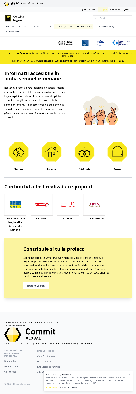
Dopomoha (10, 361)
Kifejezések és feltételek (49, 366)
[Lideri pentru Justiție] (85, 43)
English (82, 9)
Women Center (11, 366)
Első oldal (10, 26)
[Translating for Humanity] (121, 43)
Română (93, 9)
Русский (126, 9)
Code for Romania (46, 356)
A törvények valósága (105, 26)
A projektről (24, 26)
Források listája (45, 361)
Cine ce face (10, 371)
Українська (115, 9)
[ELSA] (100, 43)
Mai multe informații (69, 387)
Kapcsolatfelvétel (13, 31)
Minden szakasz (41, 26)
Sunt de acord (52, 387)
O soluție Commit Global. (32, 3)
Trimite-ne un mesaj (36, 285)
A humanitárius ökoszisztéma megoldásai (13, 353)
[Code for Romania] (65, 43)
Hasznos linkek (46, 351)
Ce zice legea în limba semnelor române (74, 26)
